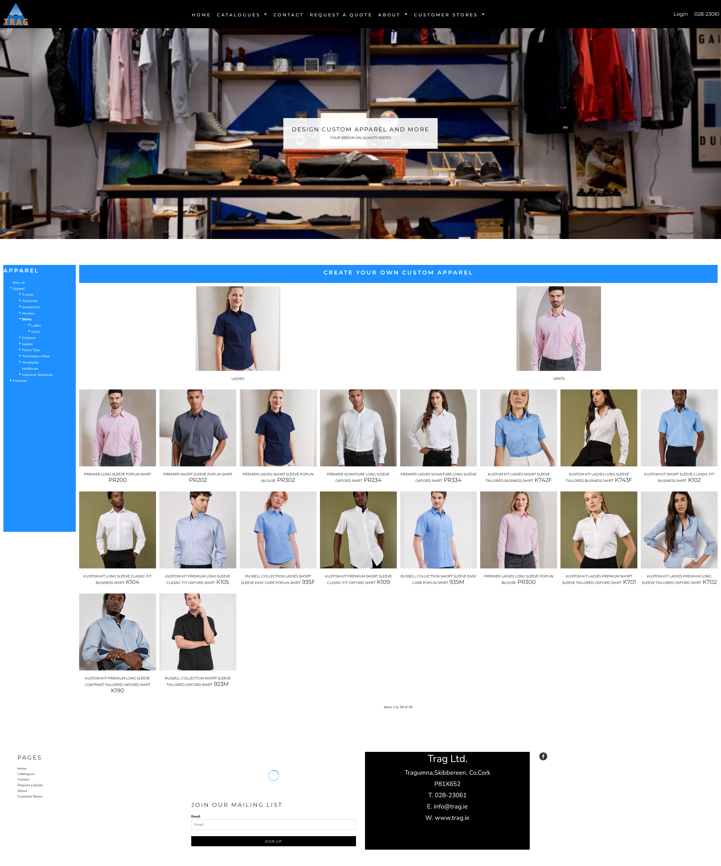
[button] (242, 14)
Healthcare (30, 368)
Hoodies (28, 313)
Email (195, 816)
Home (21, 768)
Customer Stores (30, 796)
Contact (23, 779)
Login (680, 14)
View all (19, 282)
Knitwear (28, 338)
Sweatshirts (31, 307)
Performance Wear (36, 356)
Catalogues (26, 774)
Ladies (36, 325)
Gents (35, 331)
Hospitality (30, 362)
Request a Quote (30, 785)
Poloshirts (30, 301)
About (22, 791)
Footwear (20, 380)
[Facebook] (543, 756)
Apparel (19, 288)
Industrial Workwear (37, 375)
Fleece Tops (31, 350)
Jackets (27, 344)
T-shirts (28, 295)
